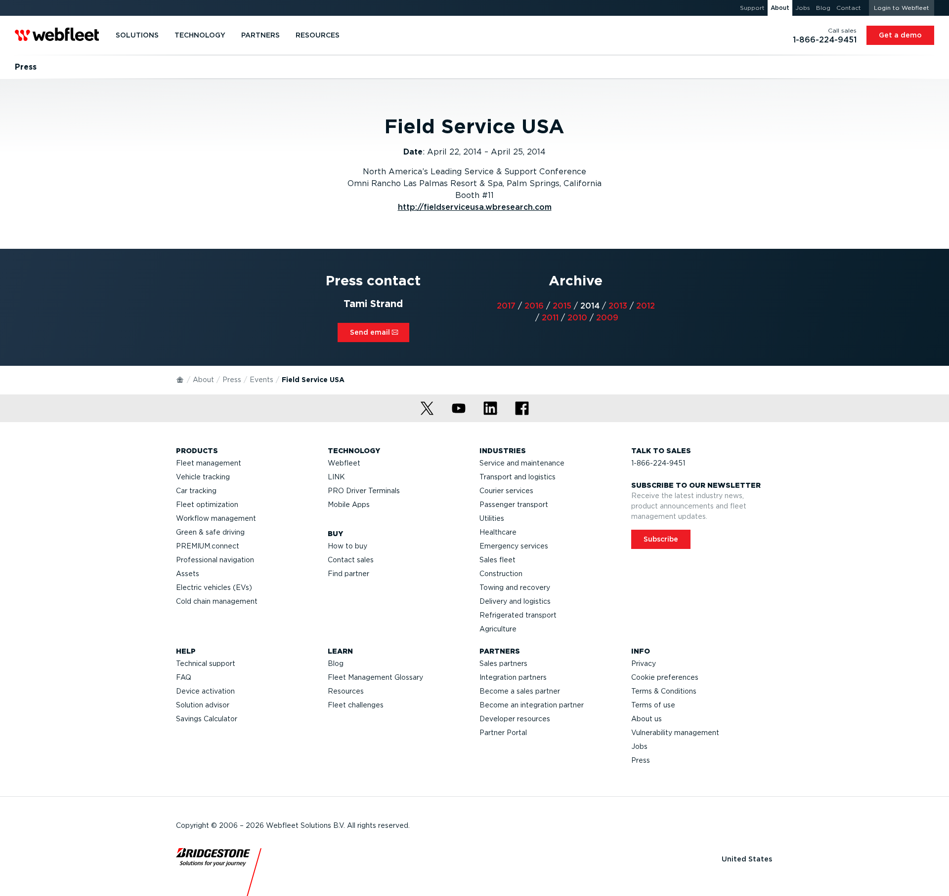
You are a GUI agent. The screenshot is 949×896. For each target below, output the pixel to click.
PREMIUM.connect (207, 546)
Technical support (205, 663)
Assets (187, 574)
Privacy (643, 663)
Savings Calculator (206, 719)
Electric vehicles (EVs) (214, 587)
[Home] (180, 379)
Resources (346, 691)
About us (646, 719)
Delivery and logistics (515, 601)
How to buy (347, 546)
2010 (577, 317)
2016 (534, 306)
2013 (617, 306)
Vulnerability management (675, 733)
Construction (500, 574)
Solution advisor (202, 705)
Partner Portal (503, 733)
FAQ (183, 677)
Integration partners (513, 677)
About (203, 380)
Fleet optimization (207, 504)
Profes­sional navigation (215, 560)
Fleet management (208, 463)
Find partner (348, 574)
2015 (562, 306)
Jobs (639, 746)
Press (231, 380)
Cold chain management (217, 601)
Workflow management (216, 518)
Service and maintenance (521, 463)
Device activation (205, 691)
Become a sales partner (519, 691)
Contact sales (351, 560)
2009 (607, 317)
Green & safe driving (210, 532)
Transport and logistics (517, 477)
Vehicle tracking (203, 477)
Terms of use (653, 705)
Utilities (491, 518)
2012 (645, 306)
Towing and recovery (514, 587)
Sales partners (503, 663)
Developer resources (514, 719)
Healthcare (498, 532)
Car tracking (196, 491)
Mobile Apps (349, 504)
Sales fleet (497, 560)
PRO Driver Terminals (364, 491)
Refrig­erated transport (518, 615)
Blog (336, 663)
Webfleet (344, 463)
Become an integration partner (531, 705)
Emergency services (513, 546)
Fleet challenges (356, 705)
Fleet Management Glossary (375, 677)
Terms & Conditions (663, 691)
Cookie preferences (664, 677)
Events (261, 380)
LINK (336, 477)
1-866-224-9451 (658, 463)
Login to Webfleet (901, 7)
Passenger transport (513, 504)
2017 (506, 306)
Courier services (506, 491)
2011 (550, 317)
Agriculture (498, 629)
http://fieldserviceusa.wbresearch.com (475, 207)
